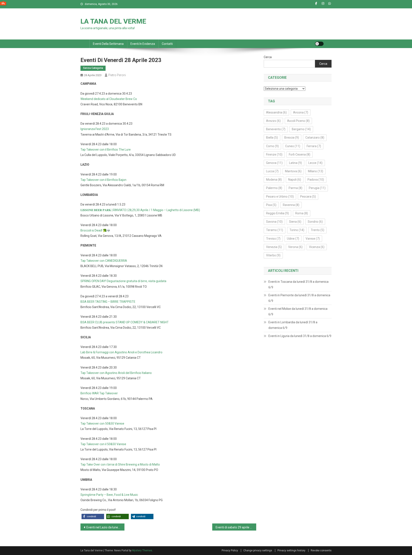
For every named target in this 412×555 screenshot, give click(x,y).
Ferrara (314, 146)
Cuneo (292, 146)
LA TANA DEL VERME (113, 21)
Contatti (167, 43)
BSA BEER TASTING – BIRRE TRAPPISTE (107, 301)
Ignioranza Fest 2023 (94, 129)
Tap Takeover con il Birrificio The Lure (105, 149)
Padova (315, 179)
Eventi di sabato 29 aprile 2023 (236, 527)
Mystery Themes (142, 550)
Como (272, 146)
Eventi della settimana (108, 43)
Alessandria (276, 112)
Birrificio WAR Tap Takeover (99, 393)
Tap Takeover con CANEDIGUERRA (103, 260)
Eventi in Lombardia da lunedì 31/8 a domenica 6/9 (292, 325)
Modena (274, 179)
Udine (293, 238)
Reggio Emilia (277, 213)
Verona (295, 247)
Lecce (315, 163)
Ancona (300, 112)
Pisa (271, 205)
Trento (317, 230)
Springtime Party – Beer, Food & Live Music (109, 494)
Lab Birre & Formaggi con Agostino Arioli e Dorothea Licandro (121, 352)
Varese (313, 238)
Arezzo (273, 120)
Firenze (274, 154)
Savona (274, 221)
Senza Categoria (93, 68)
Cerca (268, 57)
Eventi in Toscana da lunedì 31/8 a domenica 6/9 (298, 284)
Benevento (275, 129)
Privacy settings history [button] (291, 550)
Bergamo (301, 129)
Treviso (273, 238)
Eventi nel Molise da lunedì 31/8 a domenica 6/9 (297, 311)
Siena (295, 221)
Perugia (317, 188)
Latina (295, 163)
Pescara (308, 196)
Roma (301, 213)
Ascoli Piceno (298, 120)
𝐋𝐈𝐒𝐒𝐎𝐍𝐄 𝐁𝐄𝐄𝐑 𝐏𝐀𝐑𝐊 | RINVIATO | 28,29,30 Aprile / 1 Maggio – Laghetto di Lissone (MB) (140, 210)
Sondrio (315, 221)
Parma (295, 188)
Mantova (293, 171)
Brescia (291, 137)
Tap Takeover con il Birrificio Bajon (103, 179)
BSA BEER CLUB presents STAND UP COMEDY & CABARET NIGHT (124, 322)
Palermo (274, 188)
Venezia (274, 247)
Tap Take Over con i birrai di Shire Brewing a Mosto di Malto (120, 464)
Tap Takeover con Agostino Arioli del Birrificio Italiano (116, 373)
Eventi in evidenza (142, 43)
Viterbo (273, 255)
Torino (296, 230)
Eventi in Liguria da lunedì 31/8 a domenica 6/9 (299, 336)
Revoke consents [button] (321, 550)
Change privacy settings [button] (257, 550)
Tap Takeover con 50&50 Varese (102, 423)
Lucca (272, 171)
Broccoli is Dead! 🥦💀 (95, 230)
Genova (274, 163)
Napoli (294, 179)
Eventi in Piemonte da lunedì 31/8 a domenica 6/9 (299, 297)
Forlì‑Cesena (299, 154)
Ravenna (291, 205)
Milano (315, 171)
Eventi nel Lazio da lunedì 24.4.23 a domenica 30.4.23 (105, 527)
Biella (272, 137)
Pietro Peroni (117, 75)
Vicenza (316, 247)
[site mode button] (319, 44)
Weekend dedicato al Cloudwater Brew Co (108, 99)
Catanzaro (314, 137)
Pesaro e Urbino (280, 196)
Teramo (274, 230)
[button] (93, 516)
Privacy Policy (230, 550)
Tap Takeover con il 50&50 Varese (103, 444)
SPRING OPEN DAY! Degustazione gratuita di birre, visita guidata (123, 281)
